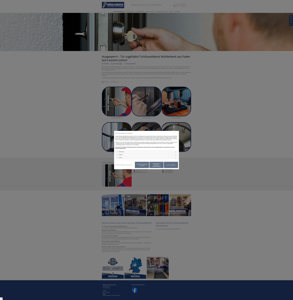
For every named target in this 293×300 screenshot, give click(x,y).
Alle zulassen (171, 165)
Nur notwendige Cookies (142, 164)
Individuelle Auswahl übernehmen (156, 165)
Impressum (129, 164)
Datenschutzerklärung (120, 164)
